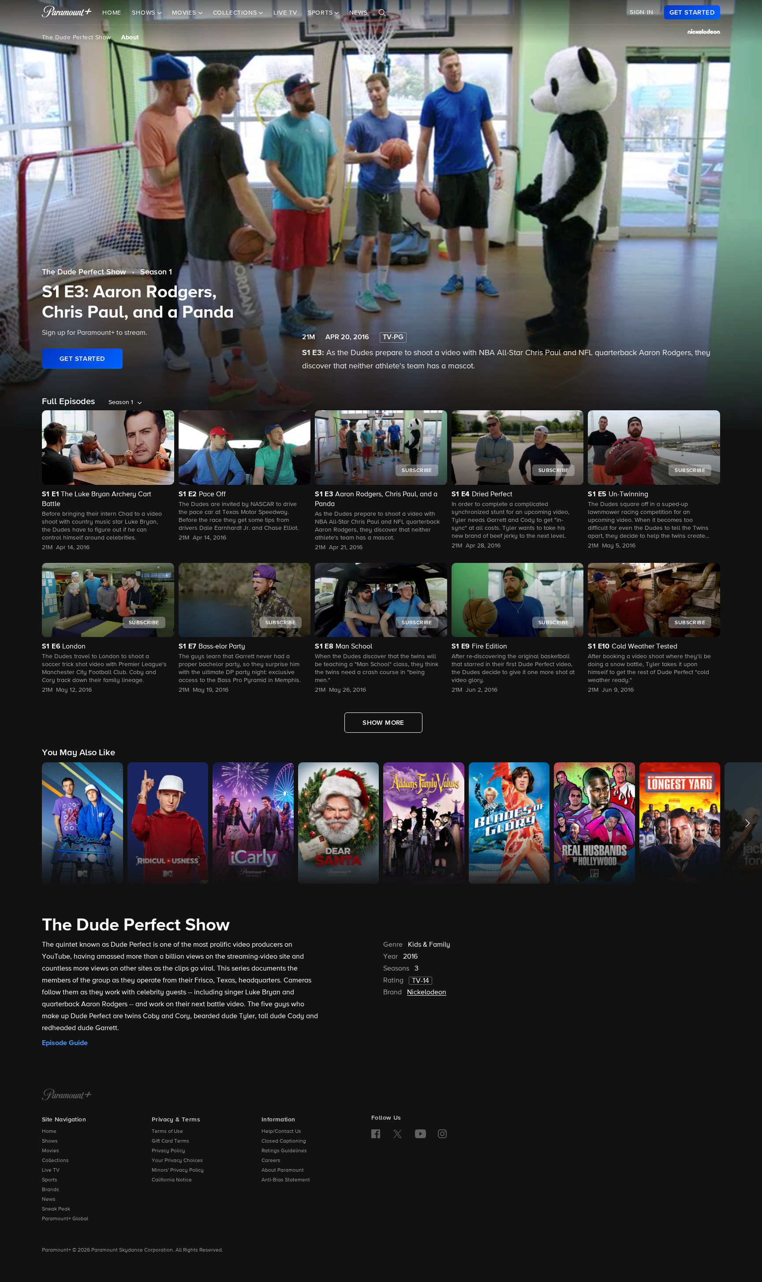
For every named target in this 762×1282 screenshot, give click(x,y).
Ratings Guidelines (284, 1151)
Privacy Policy (168, 1151)
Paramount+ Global (65, 1219)
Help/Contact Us (281, 1131)
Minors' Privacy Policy (178, 1170)
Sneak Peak (56, 1209)
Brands (50, 1189)
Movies (50, 1151)
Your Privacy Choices (177, 1160)
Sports (49, 1180)
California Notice (172, 1180)
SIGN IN (642, 12)
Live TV (285, 13)
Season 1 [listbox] (120, 402)
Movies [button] (185, 13)
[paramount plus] (67, 12)
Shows (50, 1141)
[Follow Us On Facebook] (375, 1133)
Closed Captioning (283, 1141)
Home (111, 13)
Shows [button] (144, 13)
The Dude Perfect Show (76, 37)
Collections (55, 1160)
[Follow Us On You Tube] (420, 1133)
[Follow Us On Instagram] (442, 1133)
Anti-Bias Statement (285, 1180)
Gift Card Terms (170, 1141)
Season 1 (156, 272)
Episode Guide (65, 1042)
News (358, 13)
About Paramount (282, 1170)
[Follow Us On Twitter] (397, 1133)
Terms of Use (167, 1131)
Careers (270, 1160)
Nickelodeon (426, 992)
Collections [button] (236, 13)
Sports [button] (321, 13)
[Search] (382, 13)
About (129, 37)
